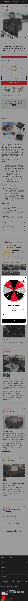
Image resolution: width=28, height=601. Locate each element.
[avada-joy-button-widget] (3, 597)
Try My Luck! (14, 320)
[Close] (25, 277)
